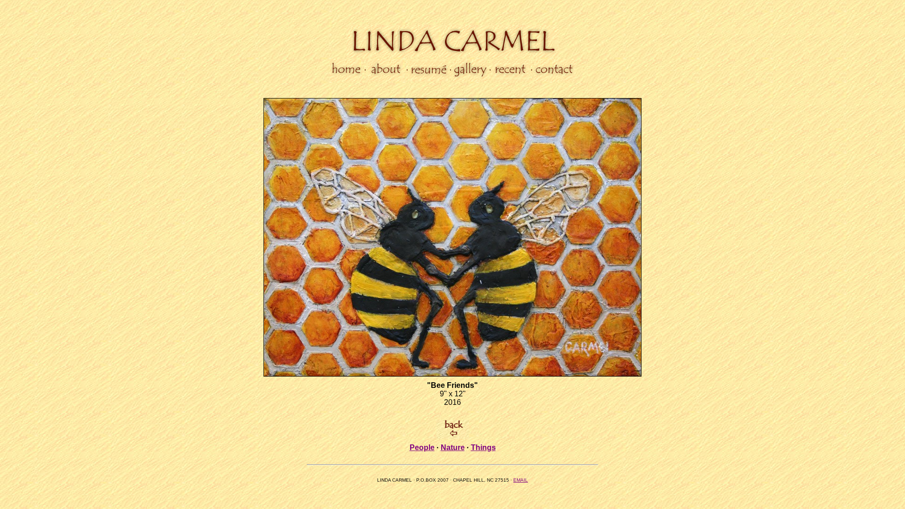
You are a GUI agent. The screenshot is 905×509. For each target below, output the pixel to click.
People (422, 447)
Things (483, 447)
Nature (453, 447)
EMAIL (520, 480)
